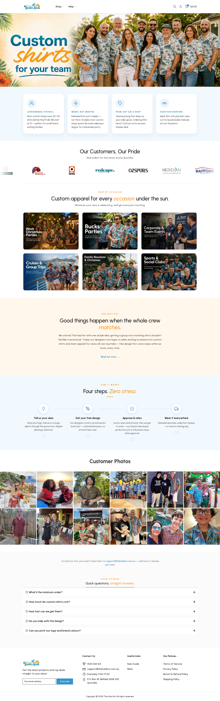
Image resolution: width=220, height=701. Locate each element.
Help (70, 6)
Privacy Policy (170, 669)
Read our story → (110, 356)
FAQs (130, 669)
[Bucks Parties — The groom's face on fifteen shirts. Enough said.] (110, 231)
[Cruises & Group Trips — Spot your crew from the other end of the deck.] (51, 271)
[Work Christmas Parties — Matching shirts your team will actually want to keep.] (51, 231)
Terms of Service (172, 663)
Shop (58, 6)
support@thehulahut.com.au (120, 561)
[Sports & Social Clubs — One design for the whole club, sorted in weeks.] (169, 271)
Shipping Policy (171, 679)
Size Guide (133, 663)
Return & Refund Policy (175, 674)
